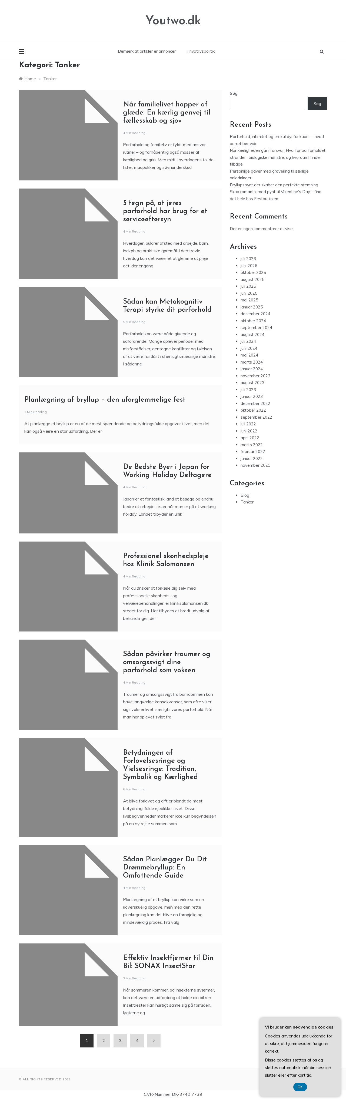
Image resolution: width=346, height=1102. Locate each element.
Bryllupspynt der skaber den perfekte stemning (274, 184)
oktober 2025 (253, 272)
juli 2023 (248, 389)
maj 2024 (249, 355)
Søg (234, 93)
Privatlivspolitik (201, 51)
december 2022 (255, 403)
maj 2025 (249, 300)
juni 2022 (249, 431)
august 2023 (252, 382)
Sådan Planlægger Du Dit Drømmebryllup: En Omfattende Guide (165, 867)
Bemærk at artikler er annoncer (147, 51)
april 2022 (250, 437)
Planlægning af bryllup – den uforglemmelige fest (104, 400)
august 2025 (252, 279)
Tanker (247, 502)
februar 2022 (253, 451)
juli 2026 (248, 258)
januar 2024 (252, 368)
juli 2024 (248, 341)
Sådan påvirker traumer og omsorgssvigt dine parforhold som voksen (166, 662)
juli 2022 (248, 423)
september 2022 (256, 417)
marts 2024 (252, 362)
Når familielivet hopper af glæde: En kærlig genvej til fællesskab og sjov (166, 113)
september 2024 (256, 327)
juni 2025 (249, 293)
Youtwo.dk (173, 21)
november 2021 (255, 465)
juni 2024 (249, 348)
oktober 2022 (253, 410)
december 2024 (255, 313)
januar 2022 (252, 458)
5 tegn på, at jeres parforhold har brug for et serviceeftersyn (165, 211)
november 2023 (255, 375)
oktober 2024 (253, 320)
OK (300, 1087)
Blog (245, 495)
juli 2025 (248, 286)
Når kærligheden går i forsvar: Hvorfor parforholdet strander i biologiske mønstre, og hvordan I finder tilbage (277, 157)
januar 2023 (252, 396)
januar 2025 (252, 307)
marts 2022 (252, 444)
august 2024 (252, 334)
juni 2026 (249, 265)
